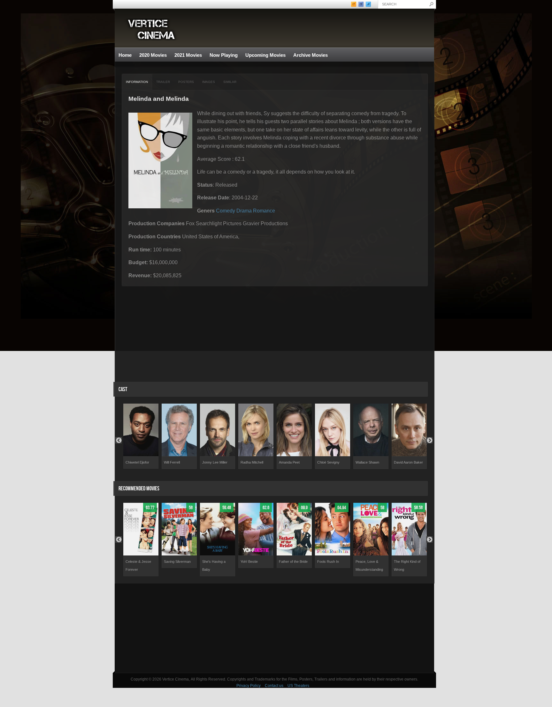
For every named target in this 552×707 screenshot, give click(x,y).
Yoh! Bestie (249, 561)
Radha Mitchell (252, 462)
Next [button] (429, 440)
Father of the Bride (293, 561)
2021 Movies (188, 55)
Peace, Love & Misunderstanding (369, 566)
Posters (186, 82)
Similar (229, 82)
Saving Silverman (177, 561)
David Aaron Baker (408, 462)
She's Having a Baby (214, 566)
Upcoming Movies (265, 55)
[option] (141, 436)
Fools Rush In (328, 561)
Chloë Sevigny (328, 462)
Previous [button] (118, 440)
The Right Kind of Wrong (407, 566)
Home (125, 55)
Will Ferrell (172, 462)
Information (137, 82)
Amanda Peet (289, 462)
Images (208, 82)
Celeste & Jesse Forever (138, 566)
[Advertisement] (274, 628)
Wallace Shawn (367, 462)
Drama (244, 210)
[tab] (137, 82)
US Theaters (298, 685)
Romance (264, 210)
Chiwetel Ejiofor (137, 462)
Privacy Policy (248, 685)
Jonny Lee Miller (214, 462)
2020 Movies (153, 55)
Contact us (274, 685)
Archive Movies (308, 55)
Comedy (225, 210)
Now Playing (224, 55)
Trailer (163, 82)
